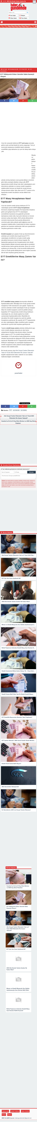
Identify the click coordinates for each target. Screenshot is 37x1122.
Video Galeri (13, 18)
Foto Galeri (24, 18)
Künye (4, 1114)
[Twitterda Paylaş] (13, 100)
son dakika (24, 410)
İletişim (23, 15)
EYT (10, 410)
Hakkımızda (5, 1111)
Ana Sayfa (13, 15)
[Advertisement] (18, 47)
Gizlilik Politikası (15, 1111)
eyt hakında (16, 410)
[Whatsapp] (32, 100)
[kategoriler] (35, 22)
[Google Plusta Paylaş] (23, 100)
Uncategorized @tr (14, 69)
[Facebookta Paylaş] (4, 100)
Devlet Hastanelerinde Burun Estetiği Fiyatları (18, 26)
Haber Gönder (25, 1111)
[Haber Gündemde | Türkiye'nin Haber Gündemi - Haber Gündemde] (18, 6)
